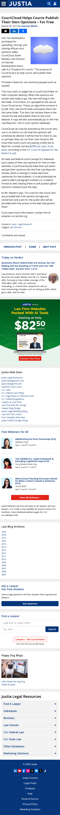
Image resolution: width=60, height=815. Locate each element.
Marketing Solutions (16, 753)
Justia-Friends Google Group (14, 420)
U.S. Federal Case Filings (12, 392)
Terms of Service (30, 799)
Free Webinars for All (14, 432)
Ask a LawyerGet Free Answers (12, 587)
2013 (3, 550)
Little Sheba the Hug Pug (13, 681)
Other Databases (13, 746)
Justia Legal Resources (12, 377)
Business (8, 718)
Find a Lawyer (10, 616)
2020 (3, 531)
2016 (3, 541)
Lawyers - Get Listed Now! (30, 639)
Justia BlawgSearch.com (12, 380)
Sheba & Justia (8, 684)
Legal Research (24, 224)
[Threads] (32, 771)
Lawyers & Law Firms (11, 402)
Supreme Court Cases (11, 386)
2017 (3, 537)
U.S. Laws (5, 389)
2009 (3, 562)
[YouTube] (19, 771)
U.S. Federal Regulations (12, 399)
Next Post (49, 246)
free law (17, 227)
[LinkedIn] (15, 771)
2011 (3, 556)
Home (32, 246)
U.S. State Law (12, 739)
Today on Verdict (12, 257)
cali (11, 227)
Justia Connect (30, 778)
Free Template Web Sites (13, 417)
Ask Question (30, 603)
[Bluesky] (36, 771)
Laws (13, 224)
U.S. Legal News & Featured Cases (17, 396)
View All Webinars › (30, 497)
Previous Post (13, 246)
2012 (3, 553)
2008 (3, 565)
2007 (3, 568)
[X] (40, 771)
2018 (3, 534)
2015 (3, 544)
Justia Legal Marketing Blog (14, 411)
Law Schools (11, 725)
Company (30, 788)
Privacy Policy (30, 804)
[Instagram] (28, 771)
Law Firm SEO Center (11, 414)
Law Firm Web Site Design (13, 405)
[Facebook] (23, 771)
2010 (3, 559)
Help (30, 793)
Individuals (10, 711)
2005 (3, 574)
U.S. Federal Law (13, 732)
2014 (3, 547)
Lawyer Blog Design (10, 408)
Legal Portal (30, 783)
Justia (34, 764)
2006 (3, 571)
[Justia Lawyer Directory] (45, 771)
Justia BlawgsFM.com (11, 383)
